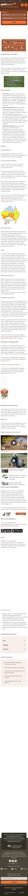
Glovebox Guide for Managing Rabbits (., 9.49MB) (14, 558)
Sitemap (14, 889)
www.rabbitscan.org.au (7, 524)
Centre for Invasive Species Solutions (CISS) (15, 835)
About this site (8, 887)
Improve (3, 361)
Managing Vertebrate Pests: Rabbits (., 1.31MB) (13, 561)
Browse (14, 22)
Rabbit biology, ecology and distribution (14, 667)
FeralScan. (6, 542)
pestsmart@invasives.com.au (14, 841)
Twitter (15, 868)
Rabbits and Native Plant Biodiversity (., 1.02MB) (13, 584)
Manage (22, 359)
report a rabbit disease (21, 509)
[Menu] (25, 4)
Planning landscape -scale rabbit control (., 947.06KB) (14, 590)
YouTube (25, 868)
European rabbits (8, 336)
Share (13, 30)
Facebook (5, 868)
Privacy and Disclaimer (17, 887)
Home (3, 32)
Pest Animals (8, 32)
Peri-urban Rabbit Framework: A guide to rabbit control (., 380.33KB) (14, 605)
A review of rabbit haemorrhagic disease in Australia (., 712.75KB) (14, 577)
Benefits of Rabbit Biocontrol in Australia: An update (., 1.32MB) (15, 601)
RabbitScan (4, 491)
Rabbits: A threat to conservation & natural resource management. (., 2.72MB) (14, 573)
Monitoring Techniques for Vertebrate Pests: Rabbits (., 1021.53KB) (15, 587)
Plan (18, 359)
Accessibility (10, 0)
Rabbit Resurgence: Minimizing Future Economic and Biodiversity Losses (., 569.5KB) (14, 580)
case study (6, 726)
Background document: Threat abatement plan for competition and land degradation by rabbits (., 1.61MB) (13, 565)
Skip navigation (3, 0)
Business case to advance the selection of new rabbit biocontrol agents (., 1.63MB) (14, 594)
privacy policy (12, 547)
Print (17, 30)
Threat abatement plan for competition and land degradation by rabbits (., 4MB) (13, 569)
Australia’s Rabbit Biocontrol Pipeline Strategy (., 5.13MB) (13, 597)
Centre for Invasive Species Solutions (12, 6)
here (25, 411)
